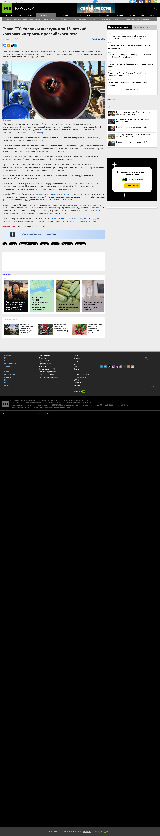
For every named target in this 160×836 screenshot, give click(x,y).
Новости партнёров (46, 374)
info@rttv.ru (123, 405)
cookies (87, 831)
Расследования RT (144, 19)
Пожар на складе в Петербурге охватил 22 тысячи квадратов (130, 65)
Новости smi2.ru (7, 274)
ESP (22, 2)
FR (13, 2)
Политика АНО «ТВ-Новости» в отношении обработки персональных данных (40, 407)
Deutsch (77, 358)
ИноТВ (132, 15)
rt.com (26, 402)
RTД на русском (80, 377)
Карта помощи (70, 19)
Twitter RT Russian (137, 1)
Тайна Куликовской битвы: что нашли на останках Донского (134, 135)
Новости (9, 15)
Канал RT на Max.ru (140, 1)
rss (152, 1)
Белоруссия (94, 19)
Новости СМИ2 (111, 99)
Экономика (64, 15)
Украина (82, 19)
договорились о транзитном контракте (52, 194)
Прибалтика (117, 19)
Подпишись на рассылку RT (156, 1)
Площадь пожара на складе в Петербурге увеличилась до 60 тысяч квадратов (127, 37)
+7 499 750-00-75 (97, 405)
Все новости (132, 89)
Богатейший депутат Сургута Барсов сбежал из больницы (133, 113)
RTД (95, 2)
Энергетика (80, 244)
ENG (5, 2)
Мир (20, 15)
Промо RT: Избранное (47, 361)
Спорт (78, 15)
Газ (5, 244)
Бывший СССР (46, 15)
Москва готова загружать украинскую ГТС (69, 218)
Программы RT (45, 363)
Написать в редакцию (47, 371)
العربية (17, 2)
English (76, 355)
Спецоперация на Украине (16, 19)
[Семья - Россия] (96, 8)
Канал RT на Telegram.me (131, 1)
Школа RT (77, 385)
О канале (42, 358)
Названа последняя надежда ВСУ (131, 142)
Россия (30, 15)
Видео (152, 15)
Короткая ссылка (98, 38)
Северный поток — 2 (28, 244)
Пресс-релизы (44, 355)
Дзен (54, 234)
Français (77, 360)
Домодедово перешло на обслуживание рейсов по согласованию (130, 46)
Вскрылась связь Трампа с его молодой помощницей (134, 120)
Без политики (104, 15)
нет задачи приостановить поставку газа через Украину (74, 204)
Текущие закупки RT (47, 369)
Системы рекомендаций (48, 377)
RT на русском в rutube (143, 1)
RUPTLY (77, 380)
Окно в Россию (80, 382)
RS (26, 2)
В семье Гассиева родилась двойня (132, 127)
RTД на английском (81, 374)
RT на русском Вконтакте (134, 1)
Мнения (120, 15)
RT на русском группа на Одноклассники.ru (146, 1)
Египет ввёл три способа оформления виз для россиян (129, 83)
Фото (142, 15)
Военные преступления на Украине (44, 19)
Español (77, 366)
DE (9, 2)
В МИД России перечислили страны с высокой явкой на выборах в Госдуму (129, 55)
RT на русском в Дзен (149, 1)
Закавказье (129, 19)
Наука (89, 15)
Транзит (44, 244)
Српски (76, 369)
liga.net (44, 132)
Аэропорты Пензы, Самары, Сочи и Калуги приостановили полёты (127, 74)
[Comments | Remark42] (53, 261)
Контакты (42, 366)
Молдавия (106, 19)
